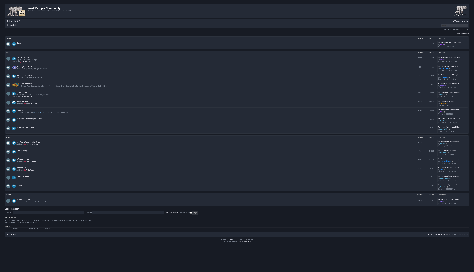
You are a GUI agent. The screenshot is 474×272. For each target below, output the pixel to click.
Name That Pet (27, 97)
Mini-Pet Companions (25, 127)
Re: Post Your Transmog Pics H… (449, 118)
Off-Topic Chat (23, 159)
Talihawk (443, 103)
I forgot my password (172, 213)
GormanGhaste (445, 161)
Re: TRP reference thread (447, 150)
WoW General (22, 101)
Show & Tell (21, 92)
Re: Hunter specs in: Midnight (448, 75)
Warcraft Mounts (39, 112)
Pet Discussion (22, 57)
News (18, 43)
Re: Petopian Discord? (446, 101)
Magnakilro (444, 129)
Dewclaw (443, 187)
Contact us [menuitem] (433, 234)
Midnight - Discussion (26, 66)
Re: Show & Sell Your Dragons (448, 167)
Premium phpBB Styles (244, 242)
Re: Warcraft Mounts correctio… (449, 110)
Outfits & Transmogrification (29, 118)
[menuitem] (19, 21)
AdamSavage (445, 178)
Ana (441, 170)
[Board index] (17, 11)
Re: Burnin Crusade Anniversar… (449, 83)
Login (7, 209)
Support (19, 185)
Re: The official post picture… (448, 176)
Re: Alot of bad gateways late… (449, 185)
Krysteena (443, 152)
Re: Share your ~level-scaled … (449, 92)
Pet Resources (26, 62)
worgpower (444, 68)
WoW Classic (26, 83)
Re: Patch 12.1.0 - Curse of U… (448, 66)
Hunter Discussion (24, 75)
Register (15, 209)
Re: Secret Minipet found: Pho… (449, 127)
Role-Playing (21, 150)
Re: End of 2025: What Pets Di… (449, 199)
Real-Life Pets (22, 176)
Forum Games (31, 161)
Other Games (22, 167)
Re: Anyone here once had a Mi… (449, 57)
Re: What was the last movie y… (449, 159)
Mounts (19, 110)
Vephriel (443, 86)
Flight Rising (30, 170)
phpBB (230, 239)
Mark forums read (463, 34)
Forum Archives (23, 199)
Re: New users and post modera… (450, 43)
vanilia (66, 229)
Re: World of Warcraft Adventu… (449, 142)
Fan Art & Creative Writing (28, 142)
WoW (7, 53)
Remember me (185, 213)
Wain (442, 45)
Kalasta (442, 94)
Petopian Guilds (31, 104)
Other (8, 137)
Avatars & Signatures (33, 144)
